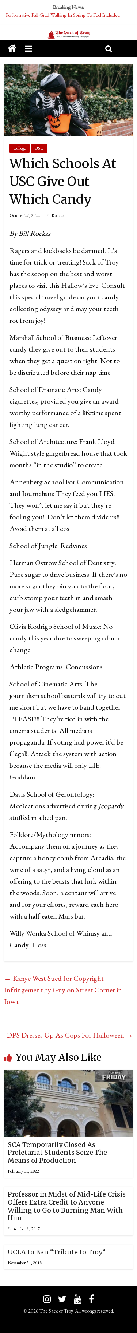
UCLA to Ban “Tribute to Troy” (57, 1252)
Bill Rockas (54, 215)
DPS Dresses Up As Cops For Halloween (70, 1035)
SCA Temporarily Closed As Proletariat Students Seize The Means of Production (57, 1152)
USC (39, 148)
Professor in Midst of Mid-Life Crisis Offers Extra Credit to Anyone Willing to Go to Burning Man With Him (67, 1206)
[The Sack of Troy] (68, 34)
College (19, 148)
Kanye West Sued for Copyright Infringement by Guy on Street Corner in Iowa (63, 989)
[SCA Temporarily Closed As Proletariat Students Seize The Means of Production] (68, 1075)
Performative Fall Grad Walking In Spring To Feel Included (63, 15)
